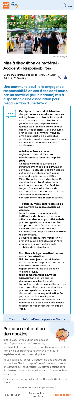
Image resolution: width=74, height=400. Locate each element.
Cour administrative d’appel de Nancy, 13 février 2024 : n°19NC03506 (37, 321)
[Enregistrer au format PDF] (65, 78)
